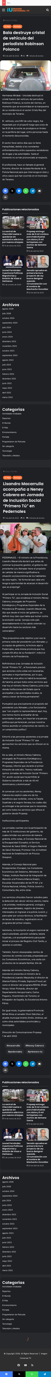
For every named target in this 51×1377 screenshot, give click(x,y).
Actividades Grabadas (11, 413)
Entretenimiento (9, 432)
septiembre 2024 (9, 323)
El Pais (14, 20)
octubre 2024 (8, 318)
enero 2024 (7, 337)
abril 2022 (6, 392)
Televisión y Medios (11, 455)
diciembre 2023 (9, 341)
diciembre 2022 (9, 378)
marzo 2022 (7, 397)
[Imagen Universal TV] (18, 10)
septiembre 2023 (9, 355)
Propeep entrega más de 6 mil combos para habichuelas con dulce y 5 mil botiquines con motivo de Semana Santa (38, 239)
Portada (17, 26)
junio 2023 (7, 369)
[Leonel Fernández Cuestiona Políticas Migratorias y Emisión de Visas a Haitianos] (13, 261)
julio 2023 (6, 365)
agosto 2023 (7, 360)
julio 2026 (6, 313)
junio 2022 (7, 383)
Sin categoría (8, 446)
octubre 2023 (8, 351)
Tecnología (7, 451)
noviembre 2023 (9, 346)
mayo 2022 (7, 388)
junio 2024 (7, 332)
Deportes (6, 418)
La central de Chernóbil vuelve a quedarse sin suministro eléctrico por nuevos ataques (12, 237)
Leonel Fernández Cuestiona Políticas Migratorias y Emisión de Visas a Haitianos (12, 276)
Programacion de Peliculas (13, 441)
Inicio (7, 20)
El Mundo (6, 423)
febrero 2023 (8, 374)
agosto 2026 (7, 309)
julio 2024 (6, 327)
